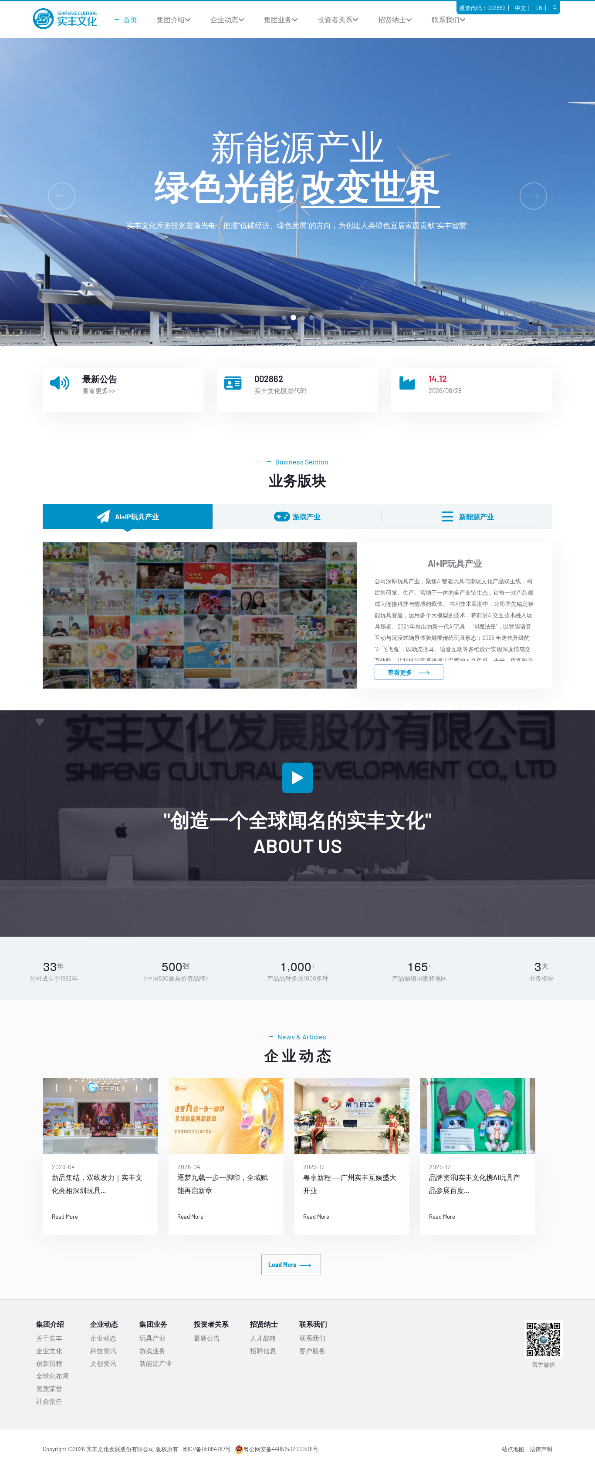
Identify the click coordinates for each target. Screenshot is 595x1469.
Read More (89, 1216)
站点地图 (513, 1448)
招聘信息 (263, 1351)
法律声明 (541, 1448)
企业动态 (224, 20)
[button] (284, 318)
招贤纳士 (392, 20)
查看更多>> (98, 390)
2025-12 (213, 1166)
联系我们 (446, 20)
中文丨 (523, 7)
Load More (282, 1264)
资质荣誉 (49, 1388)
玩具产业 (152, 1338)
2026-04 (87, 1166)
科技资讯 (103, 1351)
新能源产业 (155, 1363)
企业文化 (49, 1351)
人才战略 (263, 1338)
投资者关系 (335, 20)
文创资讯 (103, 1363)
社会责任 (49, 1401)
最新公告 (207, 1338)
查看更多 (400, 672)
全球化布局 (52, 1376)
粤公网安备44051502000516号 (280, 1448)
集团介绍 (171, 20)
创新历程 (49, 1363)
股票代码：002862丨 (485, 7)
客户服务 (312, 1351)
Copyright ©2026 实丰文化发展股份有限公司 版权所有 (110, 1448)
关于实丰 (49, 1338)
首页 (130, 20)
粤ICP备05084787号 (206, 1448)
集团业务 (278, 20)
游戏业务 (152, 1351)
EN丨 (541, 7)
